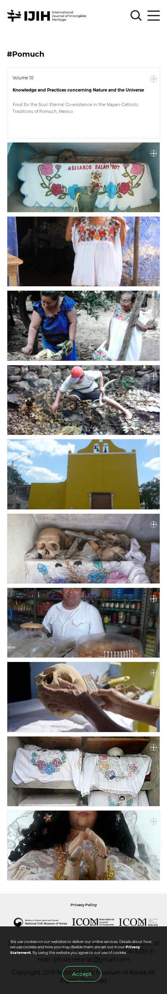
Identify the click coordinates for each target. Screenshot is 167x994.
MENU (154, 16)
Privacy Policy (84, 904)
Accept (82, 974)
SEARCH (136, 16)
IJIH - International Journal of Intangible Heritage (48, 16)
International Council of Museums (93, 922)
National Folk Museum (40, 922)
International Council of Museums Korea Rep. (139, 922)
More (153, 79)
